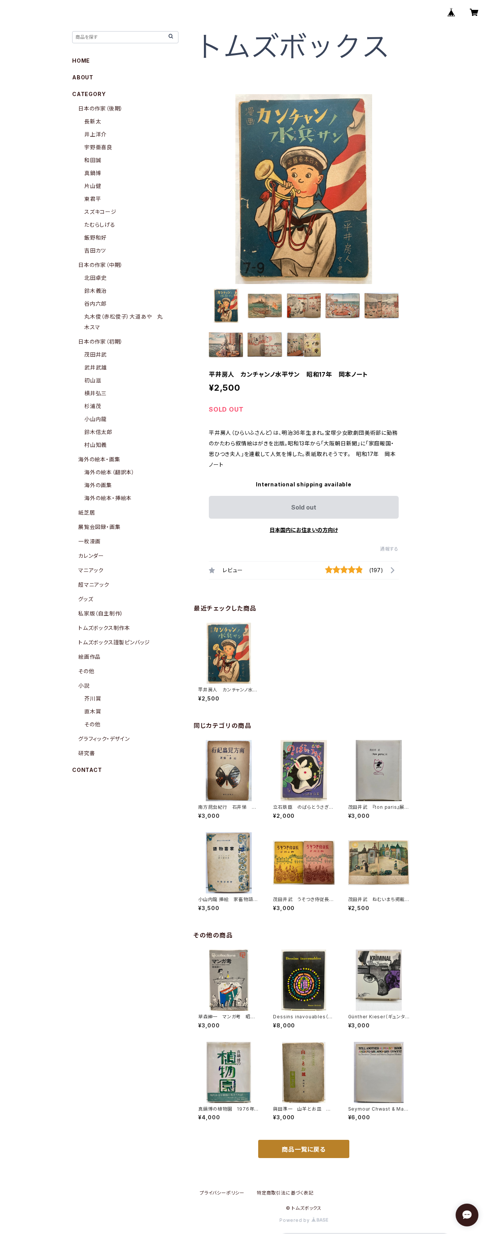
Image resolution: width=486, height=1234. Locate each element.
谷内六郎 (95, 303)
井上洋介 (95, 134)
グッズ (85, 599)
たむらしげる (99, 224)
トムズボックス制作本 (104, 628)
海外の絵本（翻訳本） (109, 472)
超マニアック (93, 584)
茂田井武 (95, 354)
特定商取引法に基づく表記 (285, 1193)
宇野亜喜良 (98, 147)
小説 (84, 685)
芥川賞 (92, 698)
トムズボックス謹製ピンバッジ (114, 642)
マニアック (91, 570)
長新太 (92, 121)
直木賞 (92, 711)
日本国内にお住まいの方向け (304, 530)
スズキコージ (100, 211)
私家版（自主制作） (100, 613)
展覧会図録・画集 (99, 527)
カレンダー (91, 555)
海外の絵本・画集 (99, 459)
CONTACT (87, 770)
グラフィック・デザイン (104, 738)
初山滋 (92, 380)
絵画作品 (89, 656)
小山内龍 (95, 419)
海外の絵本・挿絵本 (108, 498)
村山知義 (95, 445)
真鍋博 (92, 173)
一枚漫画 (89, 541)
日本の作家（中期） (100, 265)
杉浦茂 (92, 406)
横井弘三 (95, 393)
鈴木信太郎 (98, 432)
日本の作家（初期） (100, 341)
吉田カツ (95, 250)
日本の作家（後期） (100, 108)
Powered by (295, 1220)
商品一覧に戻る (304, 1149)
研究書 (86, 753)
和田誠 (92, 160)
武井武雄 (95, 367)
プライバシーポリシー (222, 1193)
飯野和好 (95, 237)
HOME (81, 60)
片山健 (92, 186)
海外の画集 (98, 485)
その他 (86, 671)
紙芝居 (86, 512)
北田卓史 (95, 278)
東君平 (92, 199)
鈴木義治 (95, 290)
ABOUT (82, 77)
